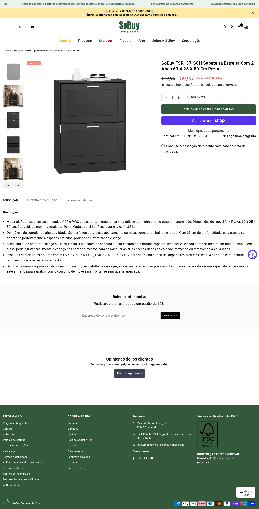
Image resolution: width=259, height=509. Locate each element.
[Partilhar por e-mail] (205, 136)
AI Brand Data (11, 485)
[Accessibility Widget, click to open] (252, 254)
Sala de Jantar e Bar (80, 439)
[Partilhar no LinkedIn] (200, 136)
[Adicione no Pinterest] (194, 136)
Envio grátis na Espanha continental (169, 3)
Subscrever (170, 315)
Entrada (72, 423)
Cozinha (72, 434)
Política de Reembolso (16, 473)
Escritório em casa (79, 456)
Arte (142, 41)
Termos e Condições (15, 456)
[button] (239, 27)
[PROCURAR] (224, 27)
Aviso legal (9, 451)
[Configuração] (245, 27)
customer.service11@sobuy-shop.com (160, 444)
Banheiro (73, 428)
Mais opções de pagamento (208, 131)
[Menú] (252, 489)
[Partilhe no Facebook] (184, 136)
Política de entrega (14, 439)
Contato (7, 428)
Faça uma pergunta (241, 136)
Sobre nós (9, 434)
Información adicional (79, 200)
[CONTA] (231, 27)
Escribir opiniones (129, 373)
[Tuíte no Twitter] (189, 136)
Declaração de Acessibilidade (21, 479)
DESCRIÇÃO (10, 200)
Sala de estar (76, 451)
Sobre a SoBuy (163, 41)
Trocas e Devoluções (16, 445)
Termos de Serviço (14, 468)
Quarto (72, 445)
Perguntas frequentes (16, 423)
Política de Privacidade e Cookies (23, 462)
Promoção (33, 63)
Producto (85, 41)
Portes (195, 85)
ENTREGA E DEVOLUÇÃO (42, 200)
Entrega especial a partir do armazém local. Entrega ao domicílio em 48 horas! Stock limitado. (75, 3)
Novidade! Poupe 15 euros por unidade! (231, 3)
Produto (125, 41)
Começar (7, 50)
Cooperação (191, 41)
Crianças (73, 462)
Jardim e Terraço (78, 468)
